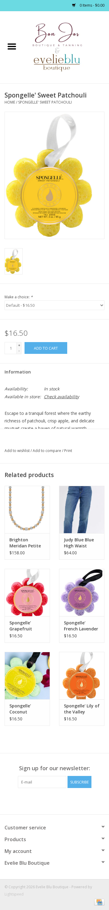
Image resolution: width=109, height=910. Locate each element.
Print (68, 450)
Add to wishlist (18, 450)
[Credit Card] (98, 901)
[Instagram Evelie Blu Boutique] (60, 800)
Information (18, 372)
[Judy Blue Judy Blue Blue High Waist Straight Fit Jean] (81, 509)
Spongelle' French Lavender (81, 626)
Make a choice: (19, 297)
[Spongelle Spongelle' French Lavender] (81, 592)
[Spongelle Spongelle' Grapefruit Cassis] (27, 592)
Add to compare (47, 450)
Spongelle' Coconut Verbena (20, 709)
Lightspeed (14, 894)
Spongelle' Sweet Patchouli (45, 102)
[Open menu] (12, 46)
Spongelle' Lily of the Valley (82, 709)
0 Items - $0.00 (91, 5)
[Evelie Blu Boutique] (66, 47)
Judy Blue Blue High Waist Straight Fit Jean (81, 543)
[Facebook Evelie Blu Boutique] (49, 800)
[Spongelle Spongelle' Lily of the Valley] (81, 675)
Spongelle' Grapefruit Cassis (20, 626)
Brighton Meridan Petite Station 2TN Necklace (25, 543)
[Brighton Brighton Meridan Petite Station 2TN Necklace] (27, 509)
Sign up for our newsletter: (54, 768)
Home (10, 102)
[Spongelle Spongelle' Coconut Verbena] (27, 675)
